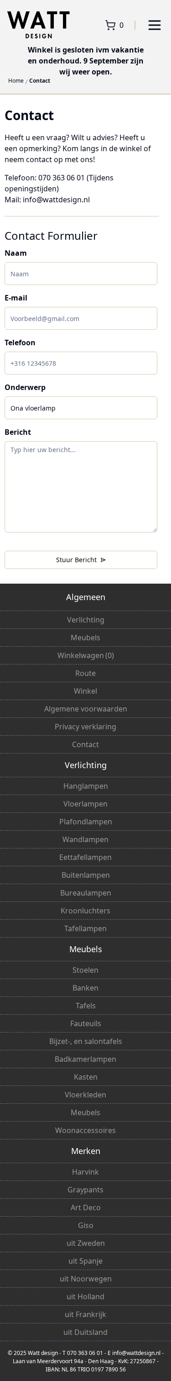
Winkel (85, 691)
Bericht (18, 432)
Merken (85, 1150)
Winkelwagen (85, 655)
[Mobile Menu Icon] (154, 25)
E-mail (16, 298)
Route (85, 673)
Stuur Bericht (76, 559)
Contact (39, 80)
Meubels (85, 638)
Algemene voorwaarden (85, 709)
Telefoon (20, 342)
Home (16, 80)
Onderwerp (25, 387)
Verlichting (85, 620)
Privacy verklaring (85, 727)
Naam (16, 253)
